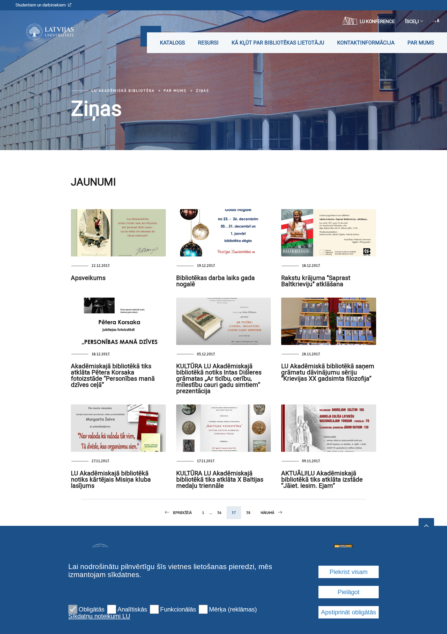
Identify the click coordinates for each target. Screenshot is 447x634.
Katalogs (172, 43)
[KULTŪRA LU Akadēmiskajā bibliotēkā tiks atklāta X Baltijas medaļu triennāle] (223, 428)
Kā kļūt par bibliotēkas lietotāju (278, 43)
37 (234, 512)
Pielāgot (349, 591)
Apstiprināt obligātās (348, 612)
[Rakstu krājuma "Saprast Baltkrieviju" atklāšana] (328, 232)
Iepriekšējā (182, 512)
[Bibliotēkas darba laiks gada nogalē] (223, 232)
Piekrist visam (349, 571)
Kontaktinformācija (365, 43)
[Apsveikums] (118, 232)
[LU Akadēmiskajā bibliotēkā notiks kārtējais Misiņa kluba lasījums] (118, 428)
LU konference (377, 21)
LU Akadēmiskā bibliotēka (123, 90)
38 (248, 512)
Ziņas (202, 90)
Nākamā (267, 512)
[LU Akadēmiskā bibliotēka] (42, 32)
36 (219, 512)
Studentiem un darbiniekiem (41, 5)
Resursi (208, 43)
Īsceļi (412, 21)
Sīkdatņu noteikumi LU (99, 616)
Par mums (420, 43)
